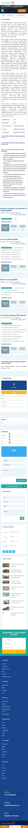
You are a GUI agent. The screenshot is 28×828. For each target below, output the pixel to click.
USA (3, 722)
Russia (3, 725)
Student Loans (5, 669)
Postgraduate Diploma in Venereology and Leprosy (13, 341)
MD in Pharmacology (15, 254)
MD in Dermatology (6, 250)
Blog (3, 671)
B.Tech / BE (5, 744)
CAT (3, 765)
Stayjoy (4, 704)
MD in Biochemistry (18, 247)
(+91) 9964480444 (10, 795)
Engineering (5, 685)
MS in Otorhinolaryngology (18, 292)
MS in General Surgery (19, 287)
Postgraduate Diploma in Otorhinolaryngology (12, 336)
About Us (4, 663)
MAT (3, 775)
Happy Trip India (6, 706)
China (3, 735)
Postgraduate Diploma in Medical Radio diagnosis (13, 332)
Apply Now (22, 10)
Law (3, 693)
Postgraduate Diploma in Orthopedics (10, 334)
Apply (24, 826)
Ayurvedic (4, 690)
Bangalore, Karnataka (11, 816)
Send (22, 518)
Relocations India (6, 709)
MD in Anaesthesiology (17, 259)
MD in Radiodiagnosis (15, 256)
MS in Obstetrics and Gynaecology (9, 290)
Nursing (4, 754)
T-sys (3, 711)
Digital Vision (5, 701)
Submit (14, 651)
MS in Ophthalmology (6, 292)
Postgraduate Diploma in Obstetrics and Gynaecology (14, 329)
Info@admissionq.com (11, 805)
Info (3, 15)
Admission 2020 (20, 15)
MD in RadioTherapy (6, 259)
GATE (3, 768)
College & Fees (10, 15)
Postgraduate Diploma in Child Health (10, 327)
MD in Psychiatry (5, 256)
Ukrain (3, 733)
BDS (3, 757)
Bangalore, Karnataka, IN (14, 532)
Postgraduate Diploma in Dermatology (10, 338)
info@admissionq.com (14, 541)
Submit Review (21, 480)
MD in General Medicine (17, 250)
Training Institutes (6, 676)
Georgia (4, 728)
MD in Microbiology (6, 252)
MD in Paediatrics (16, 252)
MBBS (15, 218)
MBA (3, 687)
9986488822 (12, 536)
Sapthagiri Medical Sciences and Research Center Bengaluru (17, 595)
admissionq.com (13, 545)
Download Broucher (12, 486)
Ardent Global (5, 714)
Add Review (14, 392)
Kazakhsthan (5, 730)
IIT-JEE (4, 770)
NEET (3, 773)
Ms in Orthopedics (6, 294)
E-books (4, 674)
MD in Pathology (5, 254)
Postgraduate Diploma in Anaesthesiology (11, 325)
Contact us (5, 666)
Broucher (4, 826)
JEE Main (4, 778)
